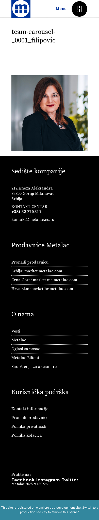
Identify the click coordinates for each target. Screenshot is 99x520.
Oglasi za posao (25, 348)
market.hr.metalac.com (51, 288)
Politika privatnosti (28, 426)
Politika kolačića (26, 435)
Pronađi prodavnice (29, 417)
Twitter (69, 479)
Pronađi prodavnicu (29, 262)
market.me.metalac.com (55, 279)
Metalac (18, 340)
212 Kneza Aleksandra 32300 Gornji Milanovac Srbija (32, 193)
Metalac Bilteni (25, 357)
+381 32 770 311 (26, 211)
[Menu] (79, 9)
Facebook (23, 479)
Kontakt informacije (29, 408)
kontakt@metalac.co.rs (32, 219)
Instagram (48, 479)
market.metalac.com (43, 271)
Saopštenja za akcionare (34, 366)
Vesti (15, 331)
